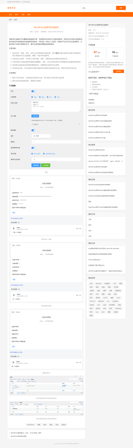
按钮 (119, 305)
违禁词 (64, 424)
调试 (97, 287)
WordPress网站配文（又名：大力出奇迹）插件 (26, 433)
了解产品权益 (93, 94)
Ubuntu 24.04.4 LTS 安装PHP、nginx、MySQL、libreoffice (107, 161)
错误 (103, 287)
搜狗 (104, 290)
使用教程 (91, 100)
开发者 (116, 287)
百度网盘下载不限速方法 (96, 265)
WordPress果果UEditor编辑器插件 (99, 126)
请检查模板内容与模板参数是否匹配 (100, 254)
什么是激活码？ (94, 72)
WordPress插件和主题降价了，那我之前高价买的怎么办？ (107, 271)
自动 (104, 308)
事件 (91, 294)
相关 (91, 312)
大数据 (116, 312)
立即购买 (118, 71)
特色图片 (107, 283)
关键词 (92, 290)
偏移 (112, 297)
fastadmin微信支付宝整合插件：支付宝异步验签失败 (105, 155)
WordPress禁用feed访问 (96, 150)
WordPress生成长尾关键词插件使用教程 (101, 196)
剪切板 (98, 297)
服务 (29, 14)
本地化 (92, 305)
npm (103, 312)
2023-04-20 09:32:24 (55, 32)
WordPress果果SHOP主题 (97, 138)
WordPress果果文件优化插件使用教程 (100, 172)
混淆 (110, 290)
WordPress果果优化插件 (19, 436)
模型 (120, 283)
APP (97, 294)
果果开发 (11, 8)
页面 (98, 290)
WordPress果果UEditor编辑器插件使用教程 (102, 190)
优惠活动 (91, 103)
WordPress (30, 424)
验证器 (98, 308)
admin (36, 32)
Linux (118, 297)
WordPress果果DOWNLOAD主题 (99, 132)
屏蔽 (39, 424)
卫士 (98, 305)
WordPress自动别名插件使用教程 (99, 184)
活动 (89, 230)
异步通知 (112, 305)
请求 (91, 287)
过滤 (57, 424)
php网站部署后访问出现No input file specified (103, 248)
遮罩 (110, 308)
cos (97, 312)
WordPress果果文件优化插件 (97, 115)
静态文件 (101, 301)
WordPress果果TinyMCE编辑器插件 (100, 121)
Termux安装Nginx (94, 260)
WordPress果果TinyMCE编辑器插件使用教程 (103, 207)
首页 (10, 14)
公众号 (105, 297)
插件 (16, 14)
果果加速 (118, 290)
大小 (114, 283)
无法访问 (115, 301)
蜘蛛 (91, 315)
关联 (115, 294)
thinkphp (118, 308)
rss (108, 301)
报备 (109, 287)
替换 (51, 424)
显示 (91, 297)
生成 (104, 305)
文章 (89, 236)
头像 (109, 294)
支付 (91, 283)
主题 (22, 14)
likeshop (98, 283)
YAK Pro (92, 301)
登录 (91, 308)
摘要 (103, 294)
